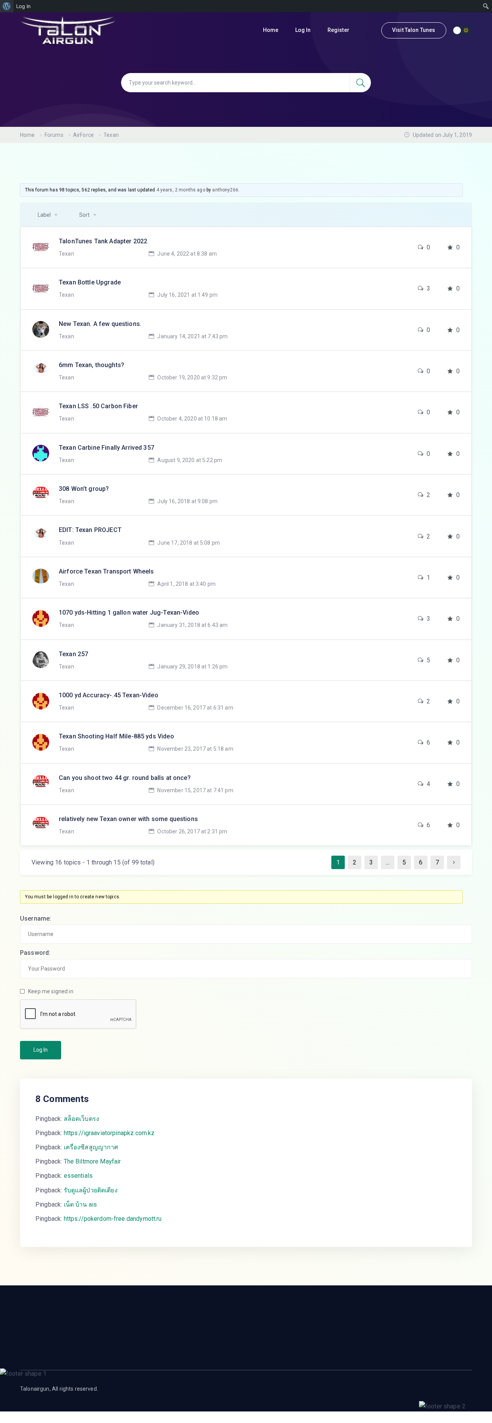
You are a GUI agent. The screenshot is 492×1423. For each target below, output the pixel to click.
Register (339, 30)
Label (44, 215)
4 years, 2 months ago (180, 190)
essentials (78, 1175)
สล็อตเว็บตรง (82, 1118)
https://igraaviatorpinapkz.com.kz (109, 1133)
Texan (66, 254)
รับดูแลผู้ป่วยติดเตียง (91, 1190)
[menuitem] (6, 6)
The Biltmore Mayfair (92, 1161)
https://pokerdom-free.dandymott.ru (113, 1218)
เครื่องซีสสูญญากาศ (91, 1147)
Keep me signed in (50, 991)
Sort (84, 215)
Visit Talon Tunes (413, 30)
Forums (54, 135)
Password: (35, 952)
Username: (35, 918)
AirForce (83, 135)
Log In (303, 30)
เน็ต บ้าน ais (80, 1204)
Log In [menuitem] (23, 6)
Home (271, 30)
